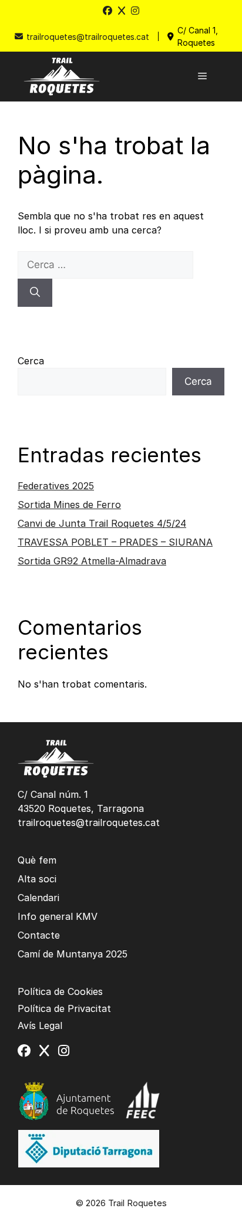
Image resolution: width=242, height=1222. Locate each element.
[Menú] (202, 76)
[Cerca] (35, 293)
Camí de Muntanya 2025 (72, 954)
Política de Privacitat (64, 1008)
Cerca (31, 361)
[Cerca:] (105, 264)
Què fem (37, 860)
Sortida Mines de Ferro (69, 504)
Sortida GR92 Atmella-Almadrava (92, 561)
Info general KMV (58, 916)
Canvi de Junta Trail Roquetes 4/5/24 (102, 523)
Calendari (38, 897)
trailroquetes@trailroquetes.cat (87, 37)
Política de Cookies (60, 991)
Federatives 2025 (56, 486)
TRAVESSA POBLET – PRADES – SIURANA (115, 542)
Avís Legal (40, 1025)
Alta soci (37, 879)
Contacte (39, 935)
